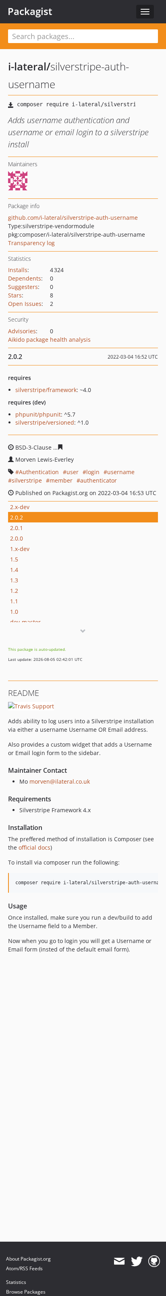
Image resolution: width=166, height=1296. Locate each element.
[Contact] (119, 1261)
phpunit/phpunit (38, 414)
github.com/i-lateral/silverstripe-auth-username (73, 217)
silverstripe (27, 480)
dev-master (25, 622)
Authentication (39, 472)
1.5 (14, 559)
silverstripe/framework (46, 390)
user (72, 472)
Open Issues (25, 303)
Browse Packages (26, 1291)
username (121, 472)
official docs (34, 847)
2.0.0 (16, 538)
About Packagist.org (28, 1258)
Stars (15, 295)
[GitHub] (154, 1261)
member (61, 480)
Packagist (30, 11)
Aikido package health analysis (49, 339)
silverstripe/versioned (44, 422)
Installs (17, 270)
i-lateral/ (29, 66)
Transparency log (31, 243)
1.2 (14, 590)
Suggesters (23, 287)
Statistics (16, 1282)
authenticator (98, 480)
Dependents (24, 278)
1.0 (14, 611)
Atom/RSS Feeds (24, 1268)
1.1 (14, 601)
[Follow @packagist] (137, 1261)
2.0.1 (16, 528)
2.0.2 (16, 517)
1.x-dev (19, 549)
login (93, 472)
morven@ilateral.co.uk (59, 781)
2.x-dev (19, 507)
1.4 (14, 570)
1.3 (14, 580)
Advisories (22, 331)
